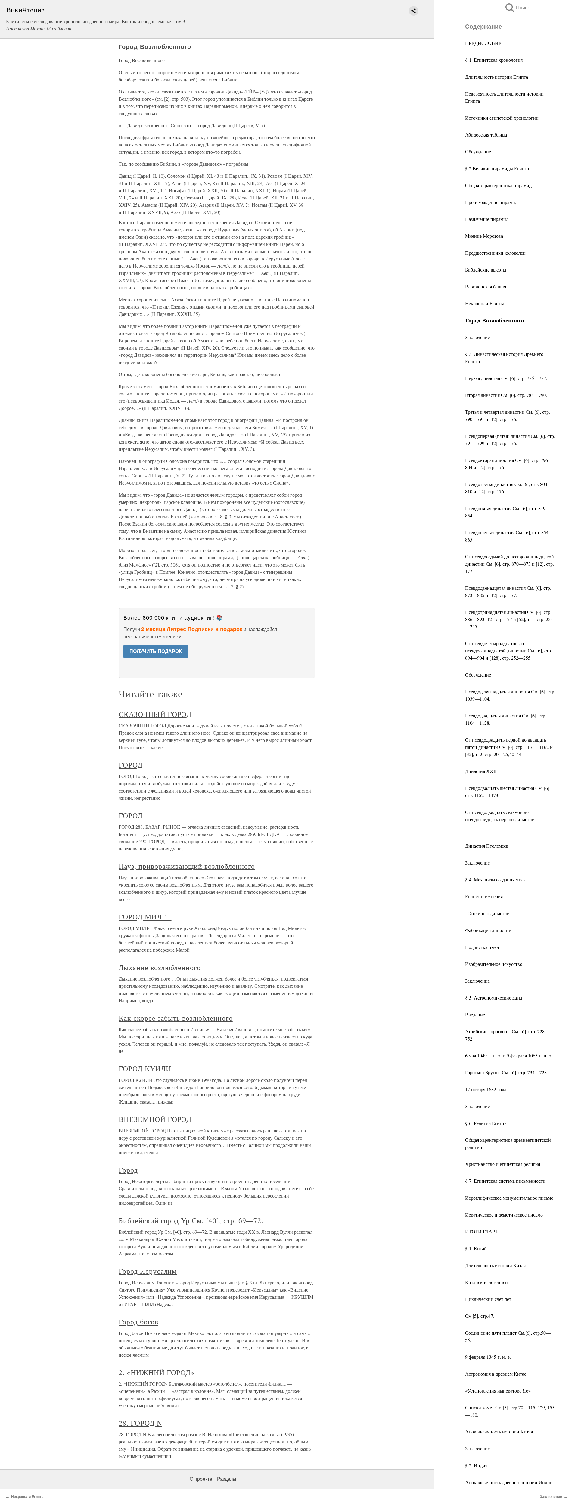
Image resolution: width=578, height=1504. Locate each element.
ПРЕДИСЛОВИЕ (483, 43)
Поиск (517, 7)
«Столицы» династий (487, 913)
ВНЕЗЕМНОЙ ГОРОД (155, 1119)
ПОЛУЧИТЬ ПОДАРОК (155, 651)
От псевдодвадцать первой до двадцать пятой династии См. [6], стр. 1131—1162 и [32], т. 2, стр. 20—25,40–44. (509, 746)
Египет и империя (484, 896)
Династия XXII (480, 771)
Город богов (138, 1322)
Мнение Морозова (484, 236)
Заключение (477, 337)
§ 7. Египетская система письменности (505, 1181)
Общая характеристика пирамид (498, 185)
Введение (475, 1014)
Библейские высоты (485, 269)
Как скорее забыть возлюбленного (176, 1018)
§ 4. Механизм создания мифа (496, 879)
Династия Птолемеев (486, 846)
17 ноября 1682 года (485, 1089)
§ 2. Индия (476, 1465)
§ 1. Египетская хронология (494, 60)
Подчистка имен (482, 947)
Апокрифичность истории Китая (499, 1431)
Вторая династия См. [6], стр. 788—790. (506, 395)
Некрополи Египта (484, 303)
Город (128, 1170)
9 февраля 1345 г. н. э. (488, 1357)
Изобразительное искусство (493, 964)
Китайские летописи (486, 1282)
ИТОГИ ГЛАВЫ (482, 1231)
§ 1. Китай (476, 1248)
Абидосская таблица (486, 134)
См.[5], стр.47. (479, 1316)
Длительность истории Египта (496, 77)
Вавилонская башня (485, 286)
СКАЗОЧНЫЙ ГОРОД (155, 714)
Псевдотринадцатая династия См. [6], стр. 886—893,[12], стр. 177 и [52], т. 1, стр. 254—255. (509, 619)
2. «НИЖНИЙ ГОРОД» (156, 1372)
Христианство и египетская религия (502, 1164)
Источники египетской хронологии (502, 118)
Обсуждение (478, 151)
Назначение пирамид (486, 219)
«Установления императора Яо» (498, 1390)
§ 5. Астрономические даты (493, 997)
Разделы (226, 1479)
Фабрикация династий (488, 930)
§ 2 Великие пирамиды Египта (497, 168)
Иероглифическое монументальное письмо (509, 1198)
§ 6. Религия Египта (486, 1123)
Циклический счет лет (488, 1299)
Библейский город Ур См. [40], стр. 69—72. (191, 1220)
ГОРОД (131, 765)
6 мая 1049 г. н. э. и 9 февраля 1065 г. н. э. (508, 1055)
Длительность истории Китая (495, 1265)
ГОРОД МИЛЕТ (145, 917)
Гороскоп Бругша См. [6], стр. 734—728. (506, 1072)
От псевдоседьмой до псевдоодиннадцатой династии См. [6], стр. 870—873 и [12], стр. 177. (509, 563)
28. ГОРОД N (140, 1423)
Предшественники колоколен (495, 253)
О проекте (201, 1479)
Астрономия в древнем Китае (495, 1374)
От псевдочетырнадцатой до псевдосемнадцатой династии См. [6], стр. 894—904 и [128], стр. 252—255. (508, 650)
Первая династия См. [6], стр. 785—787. (506, 378)
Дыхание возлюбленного (160, 967)
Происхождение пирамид (491, 202)
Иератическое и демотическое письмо (504, 1214)
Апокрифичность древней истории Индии (509, 1482)
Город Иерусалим (148, 1271)
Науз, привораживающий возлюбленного (187, 866)
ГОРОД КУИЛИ (145, 1068)
